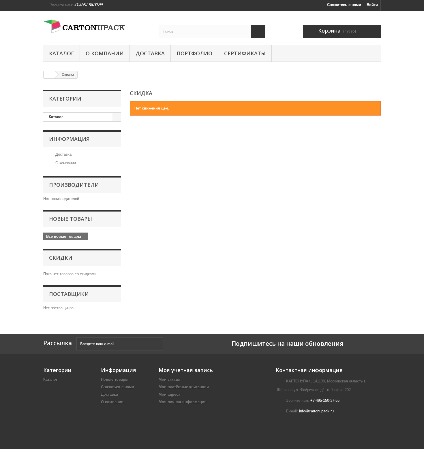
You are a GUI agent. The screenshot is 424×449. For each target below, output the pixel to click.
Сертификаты (245, 53)
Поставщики (69, 293)
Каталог (61, 53)
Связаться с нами (117, 387)
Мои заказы (169, 379)
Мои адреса (169, 394)
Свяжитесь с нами (344, 5)
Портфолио (194, 53)
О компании (105, 53)
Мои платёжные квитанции (184, 387)
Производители (74, 184)
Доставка (150, 53)
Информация (69, 138)
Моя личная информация (183, 402)
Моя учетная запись (186, 370)
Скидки (60, 257)
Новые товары (70, 218)
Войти (372, 5)
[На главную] (49, 74)
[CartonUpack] (96, 26)
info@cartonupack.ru (316, 411)
